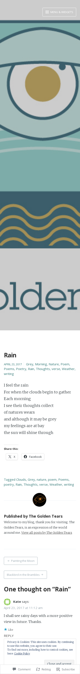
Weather (68, 369)
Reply (9, 635)
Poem (65, 364)
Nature (54, 364)
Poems (9, 369)
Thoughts (43, 369)
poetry (9, 484)
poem (52, 479)
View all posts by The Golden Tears (46, 533)
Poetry (21, 369)
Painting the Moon (23, 561)
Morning (41, 364)
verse (56, 369)
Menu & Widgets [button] (61, 12)
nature (41, 479)
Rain (31, 369)
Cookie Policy (22, 653)
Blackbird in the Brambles (23, 575)
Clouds (21, 479)
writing (9, 374)
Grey (29, 364)
